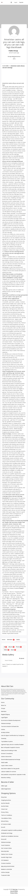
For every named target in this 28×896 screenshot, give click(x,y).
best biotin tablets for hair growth (10, 768)
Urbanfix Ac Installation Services (9, 836)
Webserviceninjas (6, 723)
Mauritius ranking (5, 777)
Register (21, 2)
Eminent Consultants (7, 753)
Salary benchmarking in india (9, 750)
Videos (6, 650)
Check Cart (4, 809)
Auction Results (5, 803)
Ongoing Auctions (6, 800)
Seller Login (4, 786)
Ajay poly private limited (7, 866)
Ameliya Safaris (5, 732)
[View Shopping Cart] (8, 2)
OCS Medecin (5, 860)
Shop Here (4, 797)
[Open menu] (25, 2)
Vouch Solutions (5, 845)
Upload (22, 658)
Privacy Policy (4, 812)
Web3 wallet (4, 762)
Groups (3, 708)
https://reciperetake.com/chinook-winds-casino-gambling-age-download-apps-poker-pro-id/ (13, 373)
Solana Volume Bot (6, 756)
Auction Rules (4, 806)
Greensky (3, 738)
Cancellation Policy (6, 818)
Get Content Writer (6, 848)
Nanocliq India (5, 851)
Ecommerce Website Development (10, 720)
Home (3, 639)
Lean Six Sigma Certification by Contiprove (12, 735)
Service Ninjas (14, 891)
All (5, 647)
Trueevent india (5, 875)
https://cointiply (6, 434)
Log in (15, 2)
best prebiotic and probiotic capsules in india (13, 774)
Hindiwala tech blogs (6, 833)
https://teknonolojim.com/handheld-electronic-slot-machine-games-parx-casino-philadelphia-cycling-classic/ (13, 275)
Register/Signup (5, 714)
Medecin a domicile (6, 869)
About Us (3, 705)
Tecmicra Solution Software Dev (10, 726)
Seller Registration (6, 789)
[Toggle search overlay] (6, 2)
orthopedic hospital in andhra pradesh (11, 830)
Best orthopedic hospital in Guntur (10, 747)
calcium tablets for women (8, 771)
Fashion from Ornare (6, 854)
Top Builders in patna (7, 741)
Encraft (3, 827)
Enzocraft (3, 839)
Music (13, 650)
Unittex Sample (5, 872)
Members (10, 639)
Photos (18, 647)
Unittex (3, 729)
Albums (11, 647)
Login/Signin (4, 717)
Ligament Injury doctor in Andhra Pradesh (12, 744)
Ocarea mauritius (6, 863)
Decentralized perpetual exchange (10, 759)
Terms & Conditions (6, 815)
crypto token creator (7, 765)
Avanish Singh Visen (6, 857)
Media (18, 639)
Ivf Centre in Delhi (6, 824)
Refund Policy (4, 821)
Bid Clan (15, 889)
